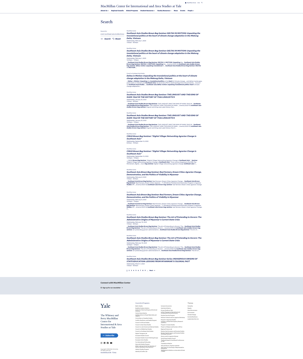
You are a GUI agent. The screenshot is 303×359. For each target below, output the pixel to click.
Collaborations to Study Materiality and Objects (146, 316)
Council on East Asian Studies (143, 324)
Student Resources (146, 10)
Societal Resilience (193, 317)
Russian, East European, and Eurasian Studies (172, 331)
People (190, 10)
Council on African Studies (142, 322)
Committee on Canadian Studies (143, 318)
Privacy (114, 352)
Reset (118, 39)
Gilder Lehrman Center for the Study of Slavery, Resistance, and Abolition (145, 347)
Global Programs (132, 10)
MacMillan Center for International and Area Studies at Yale (141, 6)
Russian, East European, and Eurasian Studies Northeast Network (172, 334)
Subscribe (109, 335)
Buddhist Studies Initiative (142, 308)
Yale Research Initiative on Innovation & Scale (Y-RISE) (173, 351)
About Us (104, 10)
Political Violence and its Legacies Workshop (173, 317)
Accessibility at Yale (106, 352)
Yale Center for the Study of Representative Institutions (172, 348)
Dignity (190, 308)
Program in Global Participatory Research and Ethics (172, 322)
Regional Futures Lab (166, 329)
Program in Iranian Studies (168, 324)
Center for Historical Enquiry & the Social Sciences (146, 310)
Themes (190, 303)
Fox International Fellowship (142, 342)
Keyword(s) (104, 31)
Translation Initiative (166, 343)
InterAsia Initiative (166, 308)
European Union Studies (141, 340)
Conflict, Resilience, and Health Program (146, 320)
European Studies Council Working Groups (146, 337)
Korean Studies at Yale (167, 310)
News (176, 10)
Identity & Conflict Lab (141, 351)
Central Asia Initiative (141, 313)
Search (107, 39)
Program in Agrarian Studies (168, 319)
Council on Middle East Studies (143, 329)
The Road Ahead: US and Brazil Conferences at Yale (172, 341)
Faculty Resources (163, 10)
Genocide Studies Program (142, 344)
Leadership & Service (193, 319)
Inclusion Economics (166, 306)
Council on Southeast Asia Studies (144, 331)
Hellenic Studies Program (142, 349)
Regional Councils (117, 10)
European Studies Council (142, 335)
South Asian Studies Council (168, 338)
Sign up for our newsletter (112, 288)
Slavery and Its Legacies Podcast (169, 336)
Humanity (190, 306)
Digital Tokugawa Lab (141, 333)
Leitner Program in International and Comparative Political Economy (170, 313)
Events (182, 10)
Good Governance (192, 310)
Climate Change (192, 314)
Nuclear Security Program (168, 315)
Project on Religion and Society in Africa (171, 327)
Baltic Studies (139, 306)
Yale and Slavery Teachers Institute (170, 345)
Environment (191, 312)
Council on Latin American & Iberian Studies (147, 327)
